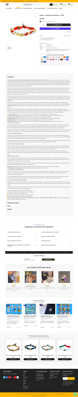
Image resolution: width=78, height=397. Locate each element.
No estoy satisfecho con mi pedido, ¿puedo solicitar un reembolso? (19, 245)
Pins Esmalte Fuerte (39, 373)
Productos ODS (25, 386)
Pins (24, 375)
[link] (14, 309)
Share (69, 31)
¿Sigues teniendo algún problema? (48, 245)
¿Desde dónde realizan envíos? (14, 232)
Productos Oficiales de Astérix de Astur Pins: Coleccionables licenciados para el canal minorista (13, 316)
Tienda (17, 8)
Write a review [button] (48, 259)
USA (24, 385)
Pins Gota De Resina (39, 377)
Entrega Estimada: (44, 38)
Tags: (41, 49)
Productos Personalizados (39, 8)
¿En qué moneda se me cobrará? (14, 240)
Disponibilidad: (42, 43)
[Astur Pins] (7, 5)
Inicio (21, 8)
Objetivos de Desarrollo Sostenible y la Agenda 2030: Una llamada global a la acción (47, 316)
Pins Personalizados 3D (40, 378)
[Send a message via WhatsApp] (75, 394)
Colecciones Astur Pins (52, 8)
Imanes (24, 381)
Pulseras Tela (25, 377)
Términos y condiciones (54, 377)
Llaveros (24, 378)
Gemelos (24, 380)
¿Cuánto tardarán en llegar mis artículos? (50, 232)
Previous (8, 350)
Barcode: (41, 46)
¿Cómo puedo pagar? (45, 240)
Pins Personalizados (27, 8)
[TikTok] (18, 377)
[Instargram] (12, 377)
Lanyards (24, 383)
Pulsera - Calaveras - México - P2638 (13, 355)
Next (70, 350)
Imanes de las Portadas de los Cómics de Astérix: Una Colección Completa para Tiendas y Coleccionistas (63, 316)
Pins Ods (60, 8)
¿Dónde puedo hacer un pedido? (14, 236)
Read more (9, 327)
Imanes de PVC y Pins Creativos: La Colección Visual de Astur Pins (30, 316)
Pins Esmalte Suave (39, 375)
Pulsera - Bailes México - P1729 (30, 355)
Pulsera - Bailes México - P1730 (47, 355)
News (8, 305)
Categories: (42, 47)
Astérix (24, 373)
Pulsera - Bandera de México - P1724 (65, 355)
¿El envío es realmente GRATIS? (48, 236)
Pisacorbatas (25, 388)
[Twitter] (4, 377)
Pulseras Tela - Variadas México (52, 47)
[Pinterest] (10, 377)
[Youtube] (15, 377)
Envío (50, 378)
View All (70, 300)
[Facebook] (7, 377)
